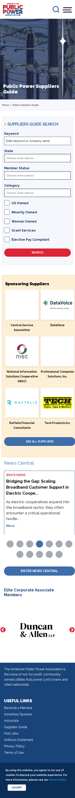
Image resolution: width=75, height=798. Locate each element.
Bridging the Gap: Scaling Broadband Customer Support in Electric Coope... (37, 487)
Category (12, 185)
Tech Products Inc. (57, 423)
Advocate (11, 721)
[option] (37, 630)
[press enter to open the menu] (67, 10)
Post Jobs (11, 733)
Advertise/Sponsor (18, 714)
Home (5, 105)
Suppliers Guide (15, 727)
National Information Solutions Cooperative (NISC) (22, 376)
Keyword (11, 134)
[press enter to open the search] (56, 9)
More (10, 526)
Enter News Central (39, 571)
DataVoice (57, 325)
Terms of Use (14, 752)
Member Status (16, 168)
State (8, 151)
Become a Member (18, 708)
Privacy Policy (14, 746)
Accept (17, 787)
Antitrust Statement (18, 740)
